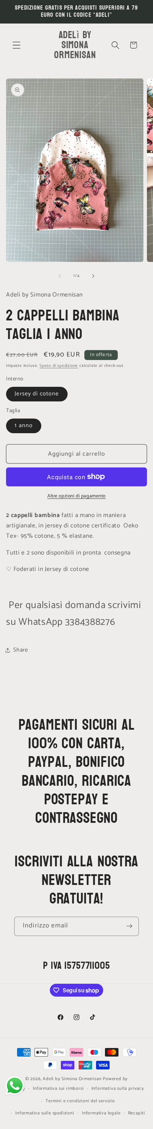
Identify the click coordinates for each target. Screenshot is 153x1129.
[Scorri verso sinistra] (60, 276)
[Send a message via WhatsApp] (15, 1085)
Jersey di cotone (37, 394)
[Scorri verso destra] (93, 276)
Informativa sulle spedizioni (44, 1113)
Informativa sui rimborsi (58, 1088)
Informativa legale (101, 1113)
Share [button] (20, 650)
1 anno (24, 425)
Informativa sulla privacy (117, 1088)
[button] (16, 45)
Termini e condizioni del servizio (80, 1101)
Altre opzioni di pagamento (76, 496)
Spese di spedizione (58, 365)
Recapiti (136, 1113)
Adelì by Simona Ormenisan (73, 1079)
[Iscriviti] (129, 926)
